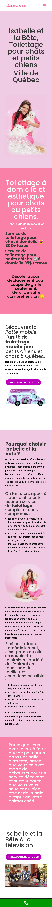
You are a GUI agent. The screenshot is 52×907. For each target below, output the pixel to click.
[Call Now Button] (26, 903)
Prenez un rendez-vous (23, 382)
